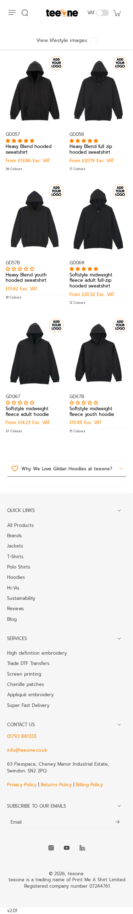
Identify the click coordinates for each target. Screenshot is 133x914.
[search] (25, 13)
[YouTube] (66, 848)
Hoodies (16, 577)
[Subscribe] (117, 822)
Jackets (15, 546)
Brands (14, 535)
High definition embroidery (37, 653)
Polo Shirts (18, 567)
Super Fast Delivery (28, 705)
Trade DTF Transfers (28, 663)
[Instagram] (51, 848)
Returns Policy (56, 784)
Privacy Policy (22, 784)
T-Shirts (15, 556)
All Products (20, 525)
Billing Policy (89, 784)
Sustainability (21, 598)
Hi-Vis (13, 588)
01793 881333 (21, 736)
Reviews (15, 608)
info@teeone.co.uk (27, 750)
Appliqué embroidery (30, 694)
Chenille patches (25, 684)
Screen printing (24, 674)
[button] (21, 140)
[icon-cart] (116, 13)
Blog (12, 619)
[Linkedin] (82, 848)
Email (16, 822)
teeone (76, 873)
